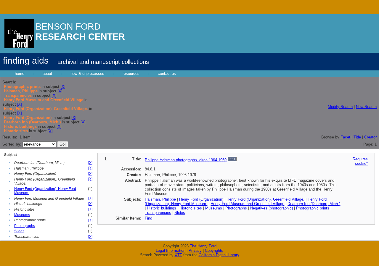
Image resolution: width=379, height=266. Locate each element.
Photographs (24, 226)
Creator (370, 137)
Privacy (195, 250)
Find (148, 218)
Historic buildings (161, 208)
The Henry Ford (203, 246)
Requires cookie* (360, 161)
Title (357, 137)
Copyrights (214, 250)
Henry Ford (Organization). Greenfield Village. (265, 199)
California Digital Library (219, 255)
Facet (345, 137)
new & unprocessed (87, 73)
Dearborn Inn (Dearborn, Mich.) (314, 203)
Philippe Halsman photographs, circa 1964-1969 (186, 160)
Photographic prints (312, 208)
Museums (22, 215)
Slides (19, 231)
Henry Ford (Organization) (201, 199)
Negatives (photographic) (271, 208)
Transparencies (158, 212)
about (47, 73)
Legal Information (170, 250)
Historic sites (190, 208)
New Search (366, 106)
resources (131, 73)
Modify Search (340, 106)
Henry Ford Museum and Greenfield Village (247, 203)
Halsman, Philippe (160, 199)
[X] (62, 86)
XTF (178, 255)
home (19, 73)
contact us (167, 73)
